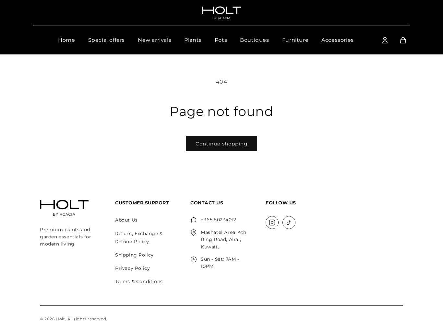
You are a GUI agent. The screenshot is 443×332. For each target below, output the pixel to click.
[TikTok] (288, 222)
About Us (126, 220)
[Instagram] (272, 222)
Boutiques (254, 40)
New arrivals (154, 40)
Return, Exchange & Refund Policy (139, 238)
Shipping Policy (134, 255)
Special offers (106, 40)
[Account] (384, 40)
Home (66, 40)
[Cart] (403, 40)
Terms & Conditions (139, 281)
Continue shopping (221, 144)
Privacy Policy (132, 268)
